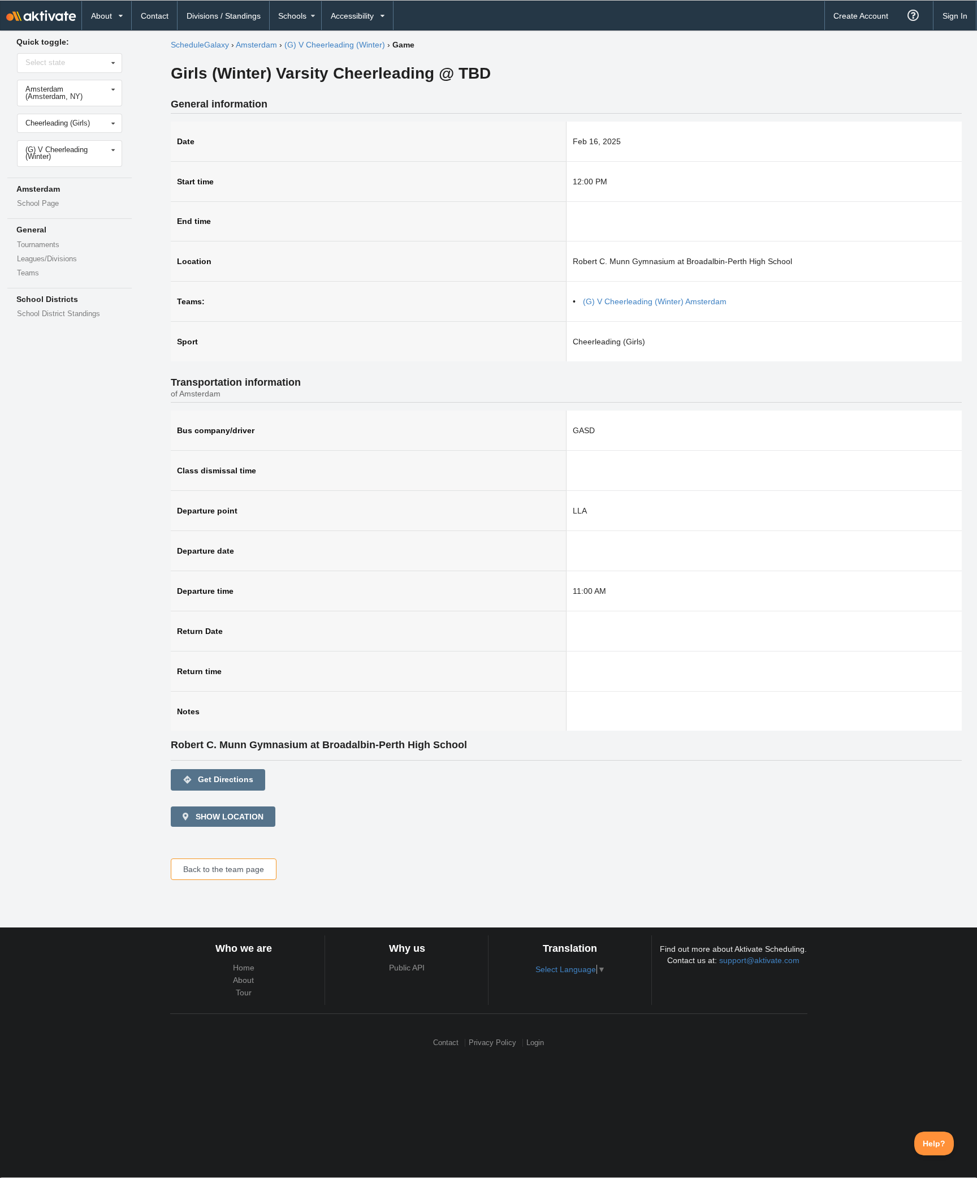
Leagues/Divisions (47, 259)
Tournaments (38, 245)
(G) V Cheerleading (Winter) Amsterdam (655, 301)
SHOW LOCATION (228, 816)
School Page (38, 204)
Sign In (955, 15)
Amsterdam (256, 44)
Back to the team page (223, 869)
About (243, 980)
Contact (154, 15)
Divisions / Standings (224, 15)
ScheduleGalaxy (200, 44)
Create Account (860, 15)
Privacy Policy (492, 1042)
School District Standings (58, 314)
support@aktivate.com (759, 960)
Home (243, 967)
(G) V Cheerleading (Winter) (334, 44)
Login (535, 1042)
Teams (28, 273)
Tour (244, 992)
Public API (407, 967)
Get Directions (218, 779)
